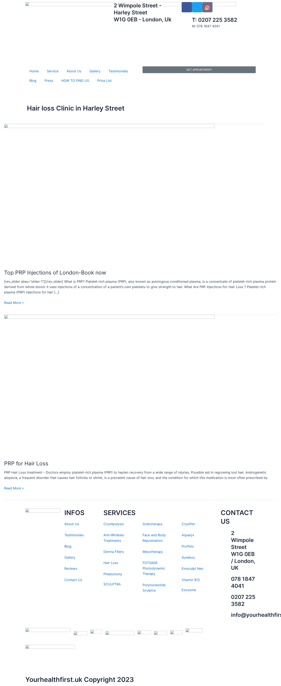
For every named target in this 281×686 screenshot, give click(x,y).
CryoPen (188, 524)
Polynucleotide (154, 585)
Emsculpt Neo (192, 568)
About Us (74, 71)
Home (34, 71)
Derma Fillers (113, 552)
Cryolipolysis (113, 524)
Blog (32, 80)
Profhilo (188, 546)
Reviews (70, 568)
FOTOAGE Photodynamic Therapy (154, 568)
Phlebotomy (112, 574)
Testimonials (118, 71)
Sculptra (149, 590)
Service (52, 71)
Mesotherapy (153, 552)
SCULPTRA (112, 584)
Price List (104, 80)
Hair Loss (110, 563)
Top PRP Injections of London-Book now (55, 272)
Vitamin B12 (191, 580)
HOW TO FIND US (75, 80)
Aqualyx (188, 535)
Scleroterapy (153, 524)
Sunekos (189, 557)
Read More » (14, 302)
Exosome (189, 590)
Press (49, 80)
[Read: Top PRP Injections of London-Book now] (109, 194)
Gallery (94, 71)
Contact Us (73, 580)
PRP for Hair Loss (26, 463)
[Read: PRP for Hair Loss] (109, 385)
